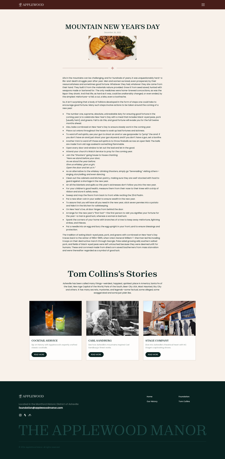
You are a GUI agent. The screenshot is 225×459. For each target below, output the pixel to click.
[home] (31, 5)
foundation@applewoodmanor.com (41, 407)
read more (39, 354)
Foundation (184, 396)
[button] (203, 5)
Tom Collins (184, 401)
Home (149, 396)
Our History (152, 401)
